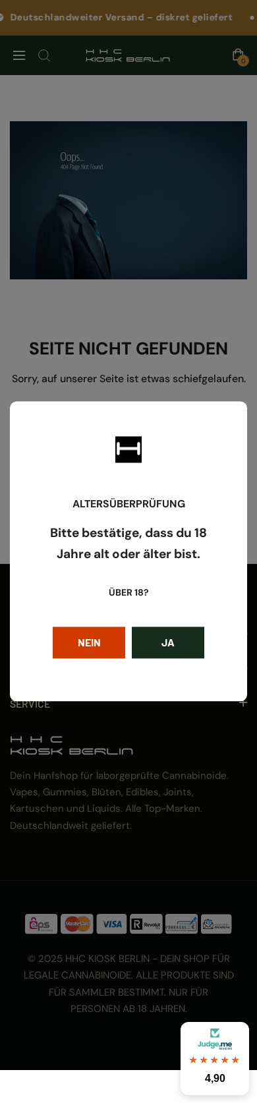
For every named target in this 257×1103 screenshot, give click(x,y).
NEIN (89, 642)
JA (168, 642)
